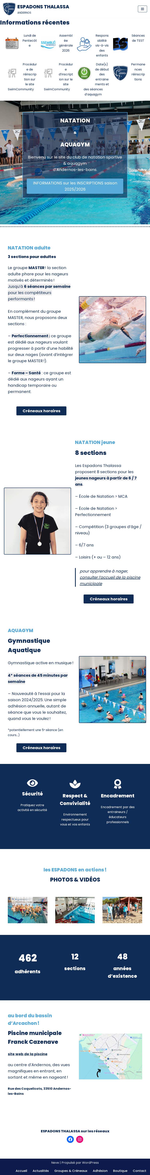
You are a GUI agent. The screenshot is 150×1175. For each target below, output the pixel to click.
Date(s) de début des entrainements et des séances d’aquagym (96, 79)
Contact (139, 1171)
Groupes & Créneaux (70, 1171)
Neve (55, 1162)
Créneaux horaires (41, 411)
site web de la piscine (27, 1054)
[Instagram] (79, 1139)
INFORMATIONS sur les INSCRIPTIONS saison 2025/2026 (75, 186)
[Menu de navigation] (142, 9)
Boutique (120, 1171)
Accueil (21, 1171)
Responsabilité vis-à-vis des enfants (102, 45)
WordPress (90, 1162)
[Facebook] (70, 1139)
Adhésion (100, 1171)
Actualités (41, 1171)
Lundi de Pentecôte (29, 40)
